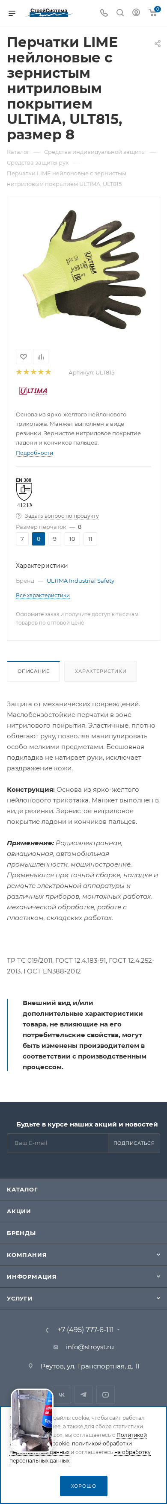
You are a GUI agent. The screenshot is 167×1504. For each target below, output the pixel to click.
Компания (27, 1254)
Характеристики (100, 671)
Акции (19, 1211)
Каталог (22, 1189)
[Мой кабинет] (136, 13)
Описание (33, 671)
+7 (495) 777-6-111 (85, 1330)
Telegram (84, 1395)
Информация (32, 1276)
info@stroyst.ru (90, 1347)
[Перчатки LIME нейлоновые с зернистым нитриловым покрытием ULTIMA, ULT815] (83, 270)
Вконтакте (62, 1395)
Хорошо (83, 1486)
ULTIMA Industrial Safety (80, 580)
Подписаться (134, 1143)
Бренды (21, 1233)
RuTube (105, 1395)
